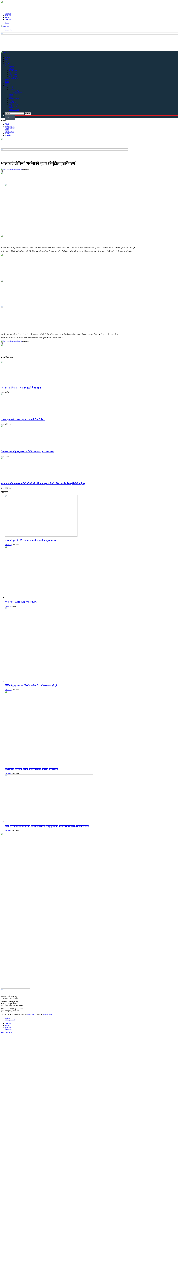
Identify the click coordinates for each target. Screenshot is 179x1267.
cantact (7, 1018)
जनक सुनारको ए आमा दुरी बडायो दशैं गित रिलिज (23, 419)
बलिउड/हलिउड (17, 93)
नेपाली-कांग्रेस (9, 132)
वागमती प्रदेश (13, 70)
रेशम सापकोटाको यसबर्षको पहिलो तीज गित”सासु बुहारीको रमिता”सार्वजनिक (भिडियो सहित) (43, 483)
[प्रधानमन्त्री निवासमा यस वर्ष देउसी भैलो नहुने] (21, 383)
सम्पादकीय (8, 63)
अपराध (7, 130)
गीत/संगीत (16, 91)
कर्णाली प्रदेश (13, 76)
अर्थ (6, 61)
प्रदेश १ (11, 67)
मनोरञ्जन (12, 89)
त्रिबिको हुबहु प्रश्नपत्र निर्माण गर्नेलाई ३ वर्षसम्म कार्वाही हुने (31, 685)
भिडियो (11, 100)
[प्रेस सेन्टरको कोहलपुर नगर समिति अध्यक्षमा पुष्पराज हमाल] (21, 447)
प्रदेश (6, 65)
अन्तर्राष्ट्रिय (12, 102)
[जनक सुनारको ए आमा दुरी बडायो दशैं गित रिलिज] (21, 415)
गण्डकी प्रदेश (13, 72)
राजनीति (7, 57)
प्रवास (11, 95)
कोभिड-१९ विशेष (14, 110)
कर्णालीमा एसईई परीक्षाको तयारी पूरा (21, 601)
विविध (6, 85)
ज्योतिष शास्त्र (13, 104)
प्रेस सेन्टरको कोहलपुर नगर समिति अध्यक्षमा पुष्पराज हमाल (27, 451)
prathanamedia (47, 1014)
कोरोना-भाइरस (9, 126)
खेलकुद (7, 84)
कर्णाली (7, 133)
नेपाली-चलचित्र (10, 128)
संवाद (10, 97)
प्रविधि (11, 87)
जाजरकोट (8, 135)
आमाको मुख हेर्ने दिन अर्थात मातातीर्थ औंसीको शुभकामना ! (31, 540)
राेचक (11, 108)
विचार (6, 59)
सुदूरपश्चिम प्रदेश (14, 78)
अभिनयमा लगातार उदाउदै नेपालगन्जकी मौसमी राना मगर (31, 769)
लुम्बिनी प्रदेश (13, 74)
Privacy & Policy (10, 1020)
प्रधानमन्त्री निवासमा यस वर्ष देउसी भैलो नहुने (21, 387)
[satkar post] (5, 52)
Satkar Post (8, 606)
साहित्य (7, 82)
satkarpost (18, 169)
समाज (6, 80)
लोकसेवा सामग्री (14, 98)
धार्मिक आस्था (13, 106)
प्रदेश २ (11, 69)
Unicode (10, 117)
